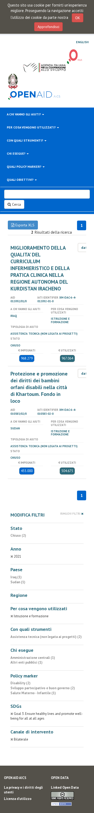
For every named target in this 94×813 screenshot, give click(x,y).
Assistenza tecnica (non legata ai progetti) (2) (46, 637)
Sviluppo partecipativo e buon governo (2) (42, 688)
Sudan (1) (17, 582)
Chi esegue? (16, 153)
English (82, 42)
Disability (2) (20, 683)
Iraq (13, 316)
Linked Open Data (65, 787)
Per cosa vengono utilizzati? (31, 127)
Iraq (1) (16, 577)
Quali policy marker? (24, 167)
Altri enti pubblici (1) (26, 662)
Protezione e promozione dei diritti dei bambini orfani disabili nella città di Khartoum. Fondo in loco (39, 387)
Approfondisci (48, 26)
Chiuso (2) (18, 535)
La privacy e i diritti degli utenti (23, 790)
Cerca (16, 204)
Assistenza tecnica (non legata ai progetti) (44, 333)
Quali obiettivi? (20, 180)
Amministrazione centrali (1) (32, 657)
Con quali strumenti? (25, 140)
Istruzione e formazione (60, 320)
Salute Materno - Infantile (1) (33, 693)
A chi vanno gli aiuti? (24, 114)
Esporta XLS (24, 225)
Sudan (15, 428)
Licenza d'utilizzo (18, 799)
